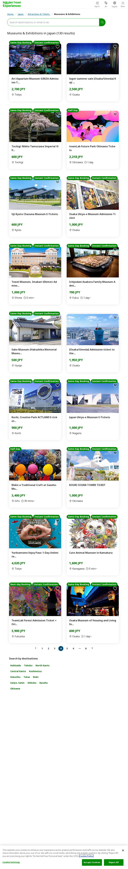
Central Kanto (18, 671)
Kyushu (43, 682)
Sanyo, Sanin (17, 682)
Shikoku (31, 682)
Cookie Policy (86, 856)
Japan (21, 14)
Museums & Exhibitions (67, 14)
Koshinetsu (35, 671)
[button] (36, 648)
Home (10, 14)
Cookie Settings (11, 862)
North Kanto (42, 665)
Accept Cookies (92, 862)
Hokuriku (15, 677)
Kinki (35, 677)
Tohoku (28, 665)
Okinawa (15, 688)
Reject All (114, 862)
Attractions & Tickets (39, 14)
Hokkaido (15, 665)
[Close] (123, 850)
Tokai (27, 677)
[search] (102, 22)
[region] (64, 857)
